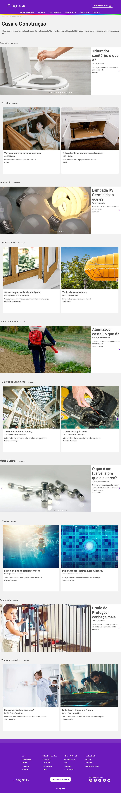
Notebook (25, 769)
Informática (25, 766)
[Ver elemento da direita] (119, 71)
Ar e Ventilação (69, 769)
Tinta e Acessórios (9, 719)
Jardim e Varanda (97, 346)
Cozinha (6, 162)
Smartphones (26, 759)
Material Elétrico (97, 493)
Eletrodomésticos (69, 759)
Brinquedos (67, 766)
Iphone (24, 756)
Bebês (45, 769)
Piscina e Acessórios (10, 580)
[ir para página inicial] (16, 5)
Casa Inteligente (90, 756)
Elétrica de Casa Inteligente (12, 301)
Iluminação (95, 212)
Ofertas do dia (47, 766)
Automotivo (46, 759)
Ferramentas (47, 763)
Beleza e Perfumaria (71, 756)
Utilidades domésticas (50, 756)
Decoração (88, 763)
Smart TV (25, 763)
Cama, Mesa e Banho (92, 766)
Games (66, 763)
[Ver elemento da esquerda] (2, 71)
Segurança (95, 629)
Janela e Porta (66, 301)
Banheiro (95, 72)
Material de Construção (11, 441)
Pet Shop (88, 759)
